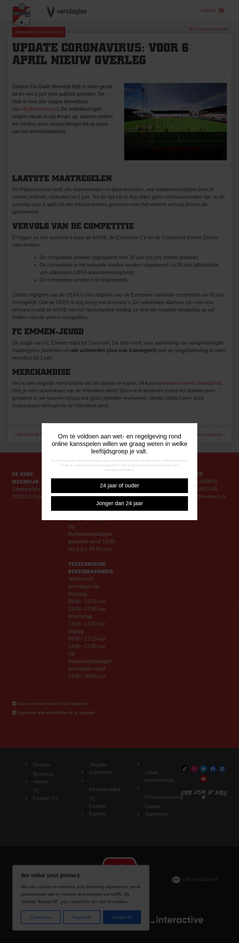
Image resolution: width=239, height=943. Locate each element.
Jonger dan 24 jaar (119, 503)
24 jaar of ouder (119, 485)
